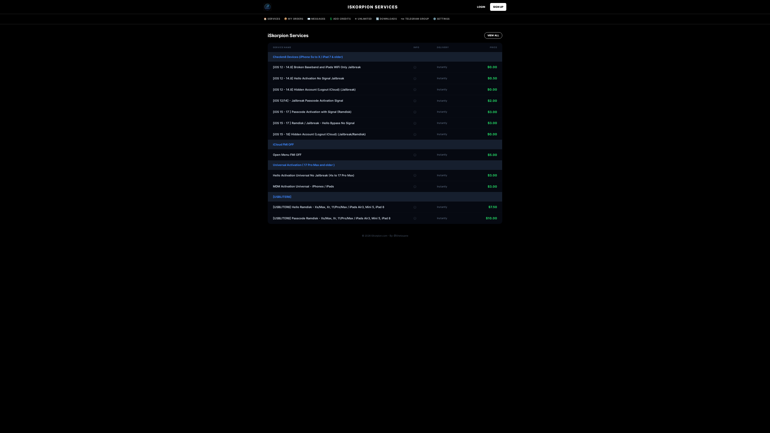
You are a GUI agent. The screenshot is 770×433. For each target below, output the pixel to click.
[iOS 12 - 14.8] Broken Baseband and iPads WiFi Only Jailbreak (317, 67)
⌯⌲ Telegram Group (415, 18)
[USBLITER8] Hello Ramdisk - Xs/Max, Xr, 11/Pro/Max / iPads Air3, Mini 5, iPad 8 (328, 207)
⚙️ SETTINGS (441, 18)
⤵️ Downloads (386, 18)
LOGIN (481, 6)
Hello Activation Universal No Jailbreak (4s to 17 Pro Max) (313, 175)
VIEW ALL (493, 35)
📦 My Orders (293, 18)
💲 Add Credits (340, 18)
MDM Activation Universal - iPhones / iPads (303, 186)
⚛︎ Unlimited (363, 18)
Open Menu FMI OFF (287, 154)
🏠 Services (272, 18)
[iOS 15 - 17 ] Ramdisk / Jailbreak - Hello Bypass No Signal (314, 123)
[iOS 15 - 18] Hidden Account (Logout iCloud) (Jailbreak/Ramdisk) (319, 134)
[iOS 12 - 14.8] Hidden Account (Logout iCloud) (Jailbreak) (314, 89)
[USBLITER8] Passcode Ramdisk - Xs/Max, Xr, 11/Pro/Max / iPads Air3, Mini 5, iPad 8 (331, 218)
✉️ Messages (316, 18)
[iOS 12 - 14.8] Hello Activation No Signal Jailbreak (308, 78)
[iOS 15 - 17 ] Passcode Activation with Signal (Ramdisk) (312, 111)
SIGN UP (498, 6)
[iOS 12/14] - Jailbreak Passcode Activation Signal (308, 100)
